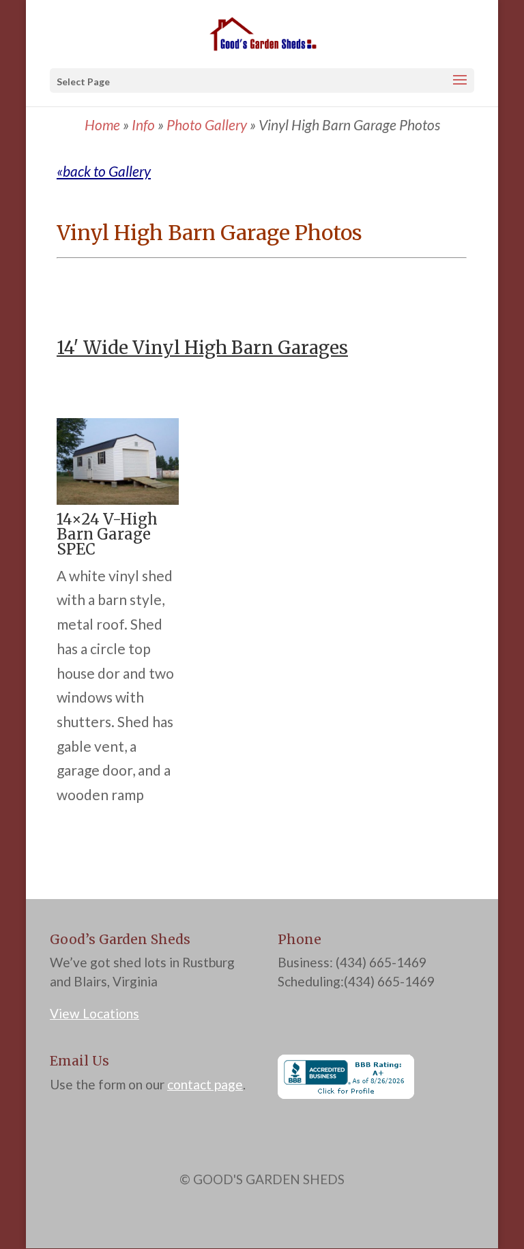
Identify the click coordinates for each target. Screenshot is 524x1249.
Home (102, 124)
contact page (205, 1084)
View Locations (94, 1013)
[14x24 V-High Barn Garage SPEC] (118, 499)
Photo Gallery (206, 124)
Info (143, 124)
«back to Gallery (104, 170)
